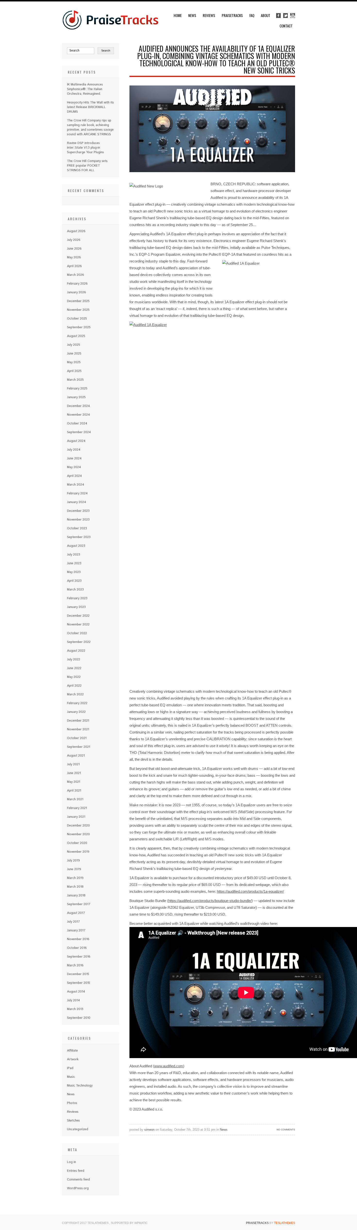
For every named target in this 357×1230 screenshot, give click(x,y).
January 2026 (76, 292)
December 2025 (78, 301)
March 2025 (75, 380)
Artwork (72, 1059)
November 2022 (78, 624)
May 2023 (74, 572)
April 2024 (74, 476)
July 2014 (73, 1000)
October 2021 (76, 738)
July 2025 (73, 345)
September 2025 (79, 327)
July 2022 (73, 659)
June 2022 (74, 668)
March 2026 (75, 275)
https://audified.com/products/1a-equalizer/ (250, 891)
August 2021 (76, 755)
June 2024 (74, 458)
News (192, 15)
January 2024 (76, 502)
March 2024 (75, 484)
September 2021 (78, 747)
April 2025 (74, 371)
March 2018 (75, 887)
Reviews (209, 15)
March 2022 (75, 694)
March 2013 (75, 1009)
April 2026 (74, 266)
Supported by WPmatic (129, 1223)
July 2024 (73, 449)
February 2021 (77, 808)
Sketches (73, 1120)
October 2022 (77, 633)
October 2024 (77, 423)
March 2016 (75, 965)
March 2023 (75, 589)
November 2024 (78, 415)
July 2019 (73, 860)
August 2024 (76, 441)
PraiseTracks (232, 15)
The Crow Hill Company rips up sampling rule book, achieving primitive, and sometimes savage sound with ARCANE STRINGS (90, 127)
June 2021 (74, 773)
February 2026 (77, 283)
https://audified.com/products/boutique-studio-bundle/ (210, 901)
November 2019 (78, 852)
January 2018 (76, 895)
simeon (149, 1129)
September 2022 (79, 642)
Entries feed (75, 1171)
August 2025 (76, 336)
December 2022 (78, 616)
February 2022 (77, 703)
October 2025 (77, 318)
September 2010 (78, 1018)
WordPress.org (78, 1188)
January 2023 (76, 607)
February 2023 (77, 598)
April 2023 (74, 581)
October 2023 (77, 528)
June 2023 (74, 563)
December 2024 (78, 406)
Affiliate (72, 1050)
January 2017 (76, 930)
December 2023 (78, 511)
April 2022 (74, 685)
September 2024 (79, 432)
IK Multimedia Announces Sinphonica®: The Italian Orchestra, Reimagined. (85, 89)
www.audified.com (168, 1066)
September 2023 (79, 537)
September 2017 (78, 904)
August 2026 (76, 231)
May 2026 (74, 257)
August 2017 (76, 913)
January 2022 (76, 712)
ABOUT (265, 15)
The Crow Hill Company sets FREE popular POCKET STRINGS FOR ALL (87, 166)
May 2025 (74, 362)
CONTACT (286, 25)
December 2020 (78, 825)
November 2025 (78, 310)
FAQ (251, 15)
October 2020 (77, 843)
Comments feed (78, 1179)
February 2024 (77, 493)
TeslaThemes (284, 1223)
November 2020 (78, 834)
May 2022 (74, 677)
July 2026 (73, 240)
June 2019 (74, 869)
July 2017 (73, 921)
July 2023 (73, 554)
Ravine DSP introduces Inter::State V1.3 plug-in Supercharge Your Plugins (85, 148)
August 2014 (76, 991)
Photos (72, 1103)
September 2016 (78, 956)
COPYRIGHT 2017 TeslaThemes (85, 1223)
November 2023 (78, 519)
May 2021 (73, 782)
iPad (70, 1068)
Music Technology (80, 1085)
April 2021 (74, 790)
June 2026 (74, 248)
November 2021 (78, 729)
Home (178, 15)
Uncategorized (77, 1129)
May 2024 (74, 467)
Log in (71, 1162)
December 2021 (78, 720)
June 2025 (74, 353)
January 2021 (76, 817)
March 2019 (75, 878)
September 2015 (78, 983)
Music (71, 1077)
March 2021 (75, 799)
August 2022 (76, 651)
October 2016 (77, 948)
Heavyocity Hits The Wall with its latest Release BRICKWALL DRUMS (90, 107)
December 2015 (78, 974)
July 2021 (73, 764)
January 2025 (76, 397)
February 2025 (77, 388)
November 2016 (78, 939)
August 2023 (76, 546)
